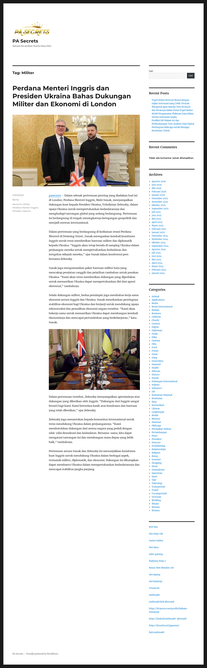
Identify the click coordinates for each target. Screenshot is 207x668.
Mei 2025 (156, 218)
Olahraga (156, 425)
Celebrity (156, 316)
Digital (155, 327)
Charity (155, 320)
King (154, 401)
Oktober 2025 (159, 205)
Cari (151, 71)
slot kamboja (155, 581)
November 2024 (160, 239)
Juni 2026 (157, 184)
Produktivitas (158, 446)
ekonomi (17, 204)
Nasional (156, 422)
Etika (154, 337)
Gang (154, 357)
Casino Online (156, 540)
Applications (158, 299)
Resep (155, 456)
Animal (155, 296)
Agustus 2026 (159, 181)
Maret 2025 (157, 225)
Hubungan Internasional (164, 381)
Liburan (156, 408)
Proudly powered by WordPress (42, 653)
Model (155, 415)
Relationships (159, 449)
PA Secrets (25, 41)
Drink (155, 333)
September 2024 (160, 246)
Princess (156, 442)
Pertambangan (159, 432)
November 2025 (160, 201)
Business (156, 313)
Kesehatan (157, 398)
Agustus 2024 (159, 249)
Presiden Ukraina (21, 211)
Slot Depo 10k (156, 533)
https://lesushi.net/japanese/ (164, 625)
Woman (156, 507)
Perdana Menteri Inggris (25, 207)
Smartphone (158, 469)
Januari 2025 (158, 232)
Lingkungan (158, 412)
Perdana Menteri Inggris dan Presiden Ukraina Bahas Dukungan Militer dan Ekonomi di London (71, 96)
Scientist (156, 459)
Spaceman (157, 473)
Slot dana (153, 547)
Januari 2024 (158, 273)
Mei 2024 (156, 259)
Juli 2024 (156, 252)
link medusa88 (156, 632)
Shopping (157, 463)
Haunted (156, 364)
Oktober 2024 (159, 242)
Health (155, 367)
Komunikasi (158, 405)
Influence (157, 388)
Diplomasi (157, 330)
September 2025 (160, 208)
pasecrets (55, 195)
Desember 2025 (160, 198)
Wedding (156, 500)
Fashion (156, 340)
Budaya (155, 310)
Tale (154, 480)
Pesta (154, 435)
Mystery (156, 418)
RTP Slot (153, 527)
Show (155, 466)
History (155, 374)
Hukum (155, 384)
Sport (154, 476)
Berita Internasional (162, 306)
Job (153, 391)
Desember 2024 (160, 235)
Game (155, 354)
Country (156, 323)
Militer (26, 204)
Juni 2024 (157, 256)
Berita (15, 199)
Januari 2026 (158, 195)
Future (155, 350)
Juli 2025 (156, 212)
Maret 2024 (157, 266)
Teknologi (157, 483)
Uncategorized (159, 493)
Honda (155, 378)
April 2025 (157, 222)
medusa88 (154, 595)
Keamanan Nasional (162, 395)
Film (154, 344)
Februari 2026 (159, 191)
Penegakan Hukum (161, 429)
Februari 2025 (159, 229)
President (157, 439)
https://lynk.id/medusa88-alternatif (167, 618)
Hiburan (156, 371)
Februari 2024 (159, 269)
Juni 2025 (157, 215)
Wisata (155, 503)
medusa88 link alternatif (161, 601)
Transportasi (158, 486)
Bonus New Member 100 (161, 567)
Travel (155, 490)
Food (154, 347)
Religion (156, 452)
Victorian (156, 497)
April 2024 (157, 263)
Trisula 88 (154, 588)
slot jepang (154, 574)
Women (156, 510)
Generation (157, 361)
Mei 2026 (156, 188)
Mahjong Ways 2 (157, 561)
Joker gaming (156, 554)
